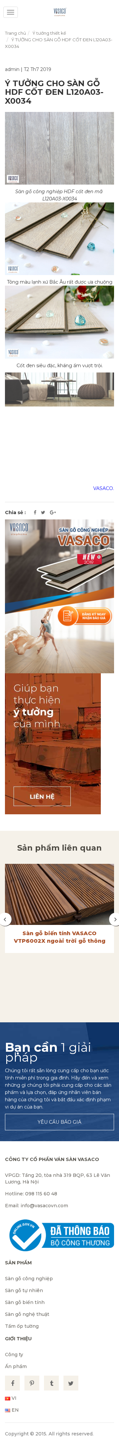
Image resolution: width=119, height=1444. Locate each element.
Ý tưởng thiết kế (49, 33)
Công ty (14, 1354)
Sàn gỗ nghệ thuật (27, 1314)
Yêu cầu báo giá (59, 1122)
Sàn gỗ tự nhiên (24, 1290)
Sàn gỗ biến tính (25, 1302)
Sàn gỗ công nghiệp (29, 1279)
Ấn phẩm (16, 1366)
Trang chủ (15, 33)
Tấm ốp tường (22, 1326)
